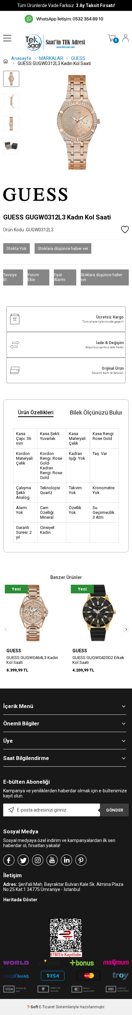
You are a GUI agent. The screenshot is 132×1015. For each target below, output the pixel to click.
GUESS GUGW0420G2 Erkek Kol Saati (98, 660)
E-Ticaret (47, 1007)
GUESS (13, 650)
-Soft (33, 1007)
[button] (126, 629)
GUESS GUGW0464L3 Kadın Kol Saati (32, 660)
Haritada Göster (20, 899)
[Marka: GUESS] (66, 194)
